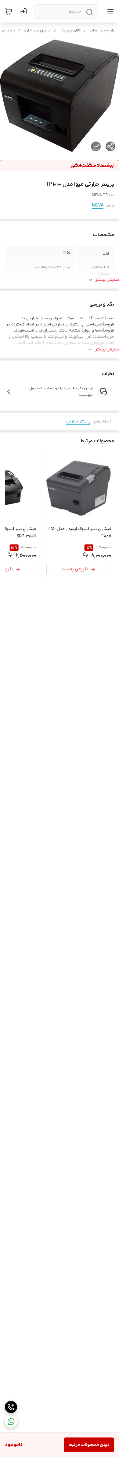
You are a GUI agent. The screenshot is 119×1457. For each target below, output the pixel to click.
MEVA (97, 205)
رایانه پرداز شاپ (101, 30)
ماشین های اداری (37, 30)
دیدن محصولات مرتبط (89, 1445)
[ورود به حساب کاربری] (25, 11)
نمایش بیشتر (107, 280)
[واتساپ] (11, 1422)
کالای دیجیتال (70, 30)
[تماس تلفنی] (11, 1407)
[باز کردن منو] (109, 11)
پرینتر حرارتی (78, 421)
